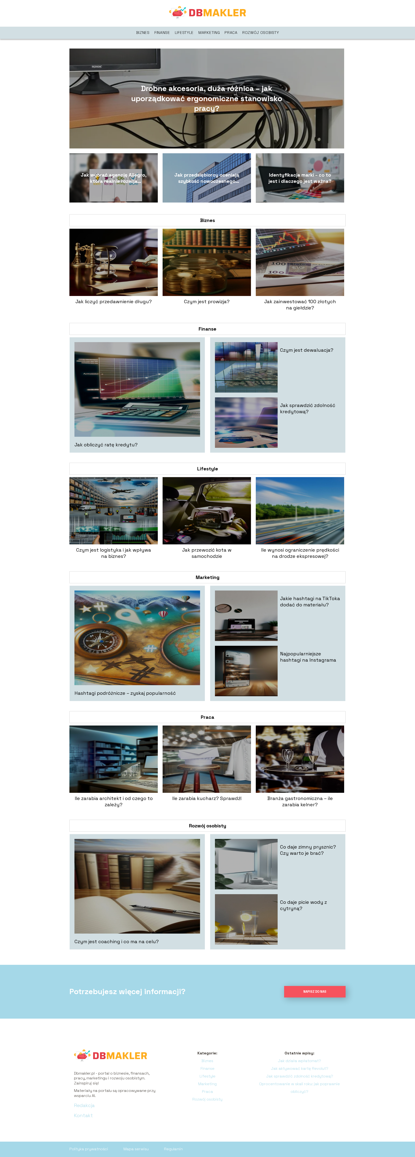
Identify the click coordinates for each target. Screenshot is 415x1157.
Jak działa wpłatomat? (299, 1060)
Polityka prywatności (88, 1148)
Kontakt (83, 1115)
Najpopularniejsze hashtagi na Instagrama (308, 657)
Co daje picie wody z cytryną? (303, 905)
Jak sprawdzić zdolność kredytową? (307, 408)
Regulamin (173, 1148)
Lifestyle (184, 32)
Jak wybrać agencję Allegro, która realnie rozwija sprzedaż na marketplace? (113, 178)
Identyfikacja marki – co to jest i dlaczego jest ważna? (300, 178)
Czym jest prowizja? (207, 301)
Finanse (162, 32)
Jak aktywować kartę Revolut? (299, 1068)
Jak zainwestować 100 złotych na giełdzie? (300, 304)
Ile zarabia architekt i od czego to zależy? (114, 801)
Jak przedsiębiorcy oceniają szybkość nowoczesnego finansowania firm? (206, 178)
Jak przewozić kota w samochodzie (207, 553)
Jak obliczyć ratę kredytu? (106, 445)
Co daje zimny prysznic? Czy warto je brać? (308, 850)
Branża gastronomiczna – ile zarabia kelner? (300, 801)
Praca (231, 32)
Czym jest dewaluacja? (306, 350)
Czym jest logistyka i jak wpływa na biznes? (113, 553)
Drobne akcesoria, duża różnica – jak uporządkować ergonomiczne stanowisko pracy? (206, 98)
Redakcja (84, 1105)
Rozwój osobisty (260, 32)
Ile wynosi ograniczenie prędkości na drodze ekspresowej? (300, 553)
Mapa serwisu (136, 1148)
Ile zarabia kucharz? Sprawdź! (207, 798)
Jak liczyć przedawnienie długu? (113, 301)
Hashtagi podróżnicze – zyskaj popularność (125, 693)
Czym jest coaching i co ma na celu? (116, 941)
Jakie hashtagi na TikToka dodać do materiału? (310, 601)
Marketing (209, 32)
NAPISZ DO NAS (314, 992)
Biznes (143, 32)
